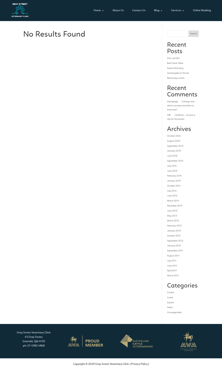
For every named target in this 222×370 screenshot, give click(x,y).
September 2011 (175, 251)
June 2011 (172, 266)
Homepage (172, 101)
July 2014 (172, 191)
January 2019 (174, 151)
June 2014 (172, 196)
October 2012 (174, 236)
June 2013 (172, 211)
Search (193, 34)
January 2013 (174, 231)
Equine (170, 302)
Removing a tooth (176, 78)
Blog (156, 10)
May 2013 (172, 216)
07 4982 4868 (36, 345)
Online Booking (202, 10)
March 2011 (173, 276)
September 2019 (175, 146)
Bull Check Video (175, 63)
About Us (118, 10)
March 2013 (173, 221)
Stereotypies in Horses (178, 73)
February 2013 (174, 226)
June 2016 (172, 156)
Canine (170, 292)
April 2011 (172, 271)
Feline (170, 307)
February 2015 (174, 176)
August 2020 (173, 141)
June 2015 (172, 171)
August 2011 (173, 256)
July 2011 (171, 261)
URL (169, 115)
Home (97, 10)
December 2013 (174, 206)
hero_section (173, 58)
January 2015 (174, 181)
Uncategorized (174, 312)
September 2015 (175, 161)
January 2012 (174, 246)
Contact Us (139, 10)
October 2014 (174, 186)
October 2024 (174, 136)
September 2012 (175, 241)
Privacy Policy (139, 364)
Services (176, 10)
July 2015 (172, 166)
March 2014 (173, 201)
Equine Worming (175, 68)
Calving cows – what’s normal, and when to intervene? (181, 105)
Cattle (170, 297)
